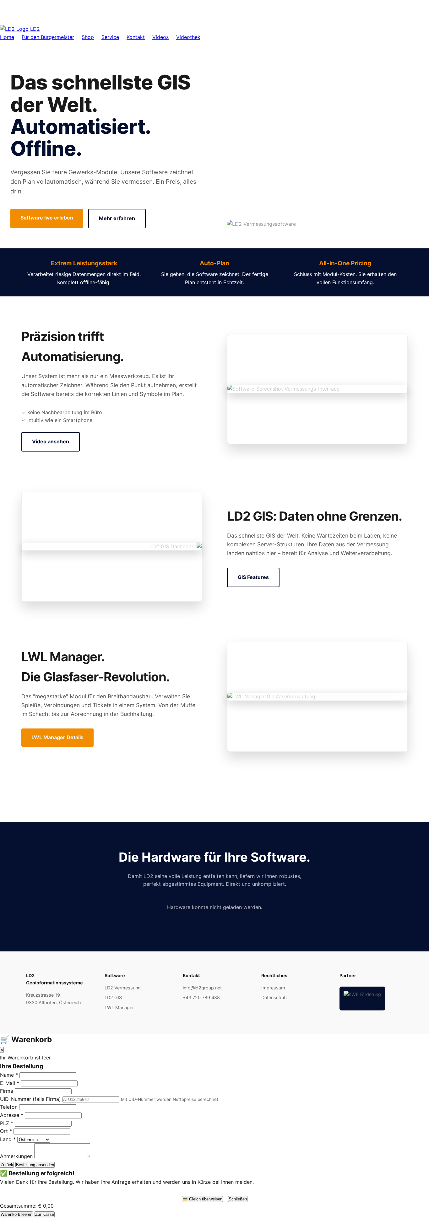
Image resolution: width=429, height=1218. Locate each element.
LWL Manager (119, 1007)
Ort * (6, 1131)
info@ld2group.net (202, 987)
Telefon (9, 1107)
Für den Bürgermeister (48, 37)
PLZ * (6, 1123)
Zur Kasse (44, 1214)
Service (110, 37)
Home (7, 37)
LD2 (34, 29)
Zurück (7, 1164)
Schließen (238, 1199)
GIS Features (253, 577)
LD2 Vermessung (123, 987)
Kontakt (136, 37)
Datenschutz (274, 997)
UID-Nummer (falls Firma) (30, 1099)
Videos (160, 37)
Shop (88, 37)
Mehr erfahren (117, 218)
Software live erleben (46, 217)
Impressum (273, 987)
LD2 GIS (113, 997)
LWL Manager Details (57, 737)
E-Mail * (9, 1083)
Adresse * (11, 1115)
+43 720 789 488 (201, 997)
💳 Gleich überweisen (202, 1199)
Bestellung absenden (35, 1164)
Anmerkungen (16, 1156)
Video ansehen (50, 441)
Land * (8, 1139)
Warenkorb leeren (16, 1214)
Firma (6, 1091)
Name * (9, 1075)
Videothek (188, 37)
